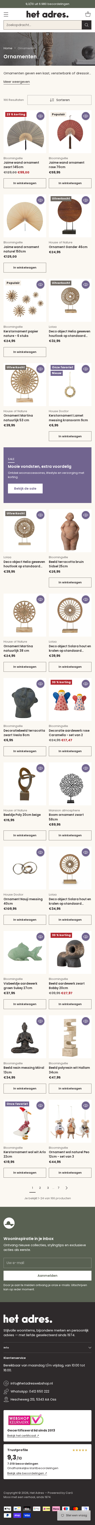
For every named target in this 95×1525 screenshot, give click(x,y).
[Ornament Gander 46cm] (70, 215)
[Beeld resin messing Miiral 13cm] (25, 1036)
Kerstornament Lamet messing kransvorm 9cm (68, 417)
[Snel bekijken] (40, 116)
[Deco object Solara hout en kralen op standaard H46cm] (70, 868)
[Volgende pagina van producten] (66, 1188)
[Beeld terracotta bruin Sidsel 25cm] (70, 530)
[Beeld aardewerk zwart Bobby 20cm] (70, 952)
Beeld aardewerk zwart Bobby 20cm (67, 985)
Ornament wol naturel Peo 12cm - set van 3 (69, 1154)
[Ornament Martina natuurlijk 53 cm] (25, 384)
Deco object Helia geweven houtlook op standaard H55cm (24, 566)
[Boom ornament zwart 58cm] (70, 783)
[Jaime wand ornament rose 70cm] (70, 131)
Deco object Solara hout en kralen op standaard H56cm (70, 651)
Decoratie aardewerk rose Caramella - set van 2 (69, 733)
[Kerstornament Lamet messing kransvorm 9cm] (70, 384)
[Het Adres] (47, 14)
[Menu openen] (5, 14)
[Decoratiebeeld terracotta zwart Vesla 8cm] (25, 699)
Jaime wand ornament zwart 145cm (21, 165)
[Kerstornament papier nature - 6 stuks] (25, 300)
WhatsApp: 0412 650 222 (30, 1391)
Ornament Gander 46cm (68, 247)
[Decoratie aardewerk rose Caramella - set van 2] (70, 699)
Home (8, 48)
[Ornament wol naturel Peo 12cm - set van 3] (70, 1121)
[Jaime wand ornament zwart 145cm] (25, 131)
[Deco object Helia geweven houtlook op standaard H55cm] (25, 530)
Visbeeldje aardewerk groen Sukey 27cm (20, 985)
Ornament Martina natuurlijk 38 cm (18, 648)
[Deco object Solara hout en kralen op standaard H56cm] (70, 615)
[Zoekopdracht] (86, 25)
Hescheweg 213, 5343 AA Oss (33, 1399)
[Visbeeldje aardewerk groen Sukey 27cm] (25, 952)
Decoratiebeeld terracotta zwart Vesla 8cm (24, 733)
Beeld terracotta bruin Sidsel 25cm (66, 564)
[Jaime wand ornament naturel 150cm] (25, 215)
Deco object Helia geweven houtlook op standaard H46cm (69, 336)
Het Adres (37, 1493)
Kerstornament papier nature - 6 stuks (21, 333)
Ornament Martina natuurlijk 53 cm (18, 417)
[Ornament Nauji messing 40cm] (25, 868)
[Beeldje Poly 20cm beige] (25, 783)
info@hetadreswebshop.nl (32, 1383)
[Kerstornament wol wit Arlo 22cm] (25, 1121)
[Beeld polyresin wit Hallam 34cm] (70, 1036)
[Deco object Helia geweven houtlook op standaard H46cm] (70, 300)
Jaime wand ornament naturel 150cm (21, 249)
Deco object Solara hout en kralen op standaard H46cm (70, 903)
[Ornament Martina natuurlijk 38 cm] (25, 615)
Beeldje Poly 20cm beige (22, 815)
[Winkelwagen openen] (87, 14)
